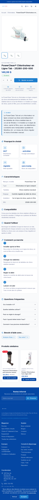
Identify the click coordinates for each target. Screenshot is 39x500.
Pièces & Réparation (8, 436)
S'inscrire (33, 398)
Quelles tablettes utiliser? (11, 309)
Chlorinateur (11, 12)
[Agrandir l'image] (19, 33)
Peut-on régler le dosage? (12, 314)
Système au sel (25, 460)
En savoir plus (31, 493)
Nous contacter (26, 426)
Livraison (24, 431)
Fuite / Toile (24, 462)
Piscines (4, 426)
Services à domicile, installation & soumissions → (15, 418)
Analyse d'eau (8, 337)
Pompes (23, 455)
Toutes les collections (9, 439)
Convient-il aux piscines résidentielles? (16, 324)
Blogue (23, 428)
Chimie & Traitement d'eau (10, 431)
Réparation (24, 465)
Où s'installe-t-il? (9, 304)
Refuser (14, 496)
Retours (23, 434)
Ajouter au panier (27, 80)
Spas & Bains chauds (8, 428)
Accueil (4, 12)
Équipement (5, 434)
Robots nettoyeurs (27, 457)
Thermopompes (26, 452)
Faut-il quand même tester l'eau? (14, 319)
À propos (4, 447)
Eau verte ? (22, 337)
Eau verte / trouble (27, 449)
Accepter (24, 496)
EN (27, 6)
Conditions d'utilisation (9, 454)
